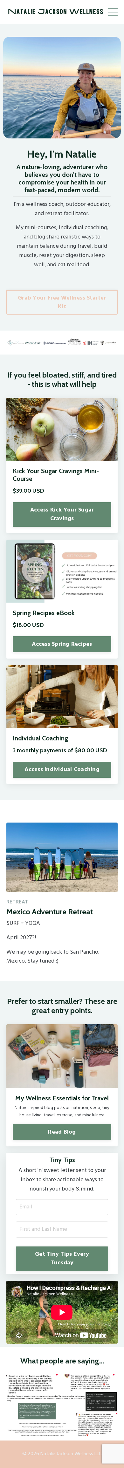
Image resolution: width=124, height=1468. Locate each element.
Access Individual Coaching (62, 769)
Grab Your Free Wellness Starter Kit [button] (62, 302)
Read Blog (62, 1132)
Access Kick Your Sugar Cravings (62, 514)
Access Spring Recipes (62, 644)
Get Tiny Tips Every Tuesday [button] (62, 1259)
